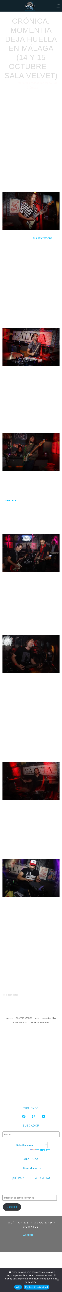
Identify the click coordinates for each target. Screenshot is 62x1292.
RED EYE (10, 500)
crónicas (9, 1018)
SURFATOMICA (20, 1022)
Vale (18, 1287)
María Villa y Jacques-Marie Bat (37, 83)
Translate (43, 1150)
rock (37, 1018)
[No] (58, 1280)
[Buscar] (56, 1134)
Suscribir (12, 1206)
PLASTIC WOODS (24, 1018)
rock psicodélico (49, 1018)
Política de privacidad (36, 1287)
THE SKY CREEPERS (39, 1022)
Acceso (28, 1235)
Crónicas (32, 87)
